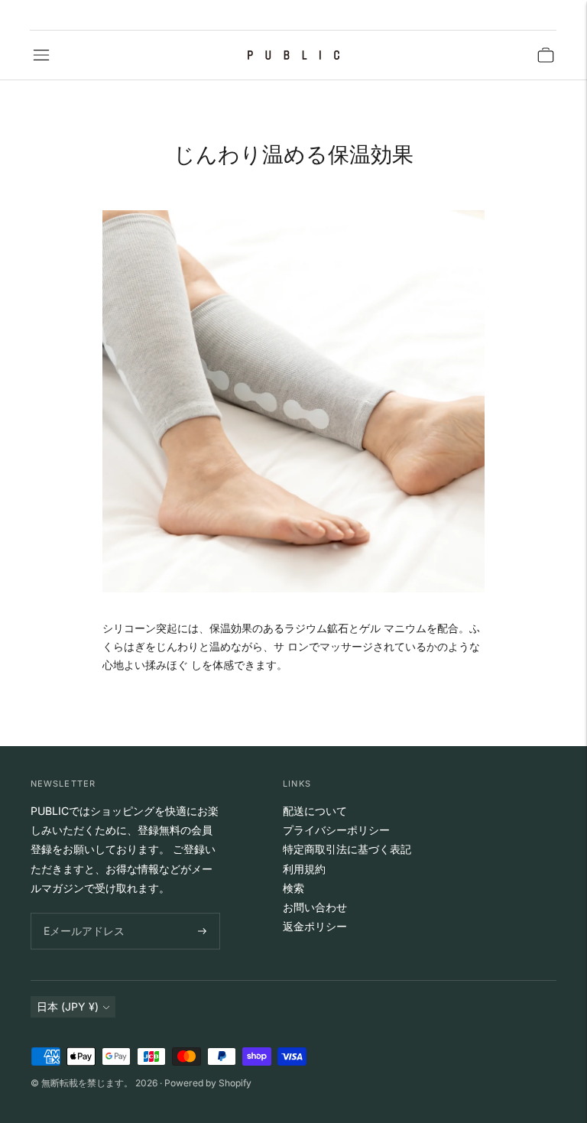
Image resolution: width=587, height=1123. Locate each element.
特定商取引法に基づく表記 (347, 848)
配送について (315, 810)
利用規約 (304, 868)
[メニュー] (41, 55)
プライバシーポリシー (336, 829)
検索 (293, 887)
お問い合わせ (315, 907)
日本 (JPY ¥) (68, 1006)
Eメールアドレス (80, 913)
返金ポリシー (315, 926)
